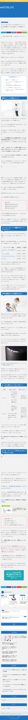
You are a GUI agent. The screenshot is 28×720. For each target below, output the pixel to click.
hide (17, 77)
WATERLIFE (7, 7)
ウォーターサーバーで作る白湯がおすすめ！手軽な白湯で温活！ (14, 675)
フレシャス (3, 161)
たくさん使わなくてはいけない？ (13, 87)
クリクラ (4, 258)
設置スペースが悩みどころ (12, 79)
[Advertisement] (21, 9)
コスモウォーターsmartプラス (8, 363)
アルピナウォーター (6, 442)
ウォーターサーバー (4, 22)
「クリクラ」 (19, 565)
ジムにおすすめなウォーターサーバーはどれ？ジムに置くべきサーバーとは (14, 690)
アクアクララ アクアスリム (8, 256)
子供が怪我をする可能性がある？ (13, 85)
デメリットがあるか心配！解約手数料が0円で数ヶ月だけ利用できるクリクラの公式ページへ (14, 575)
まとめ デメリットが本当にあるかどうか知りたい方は (15, 90)
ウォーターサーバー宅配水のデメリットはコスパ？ (15, 82)
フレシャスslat (5, 253)
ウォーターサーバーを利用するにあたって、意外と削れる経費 (14, 670)
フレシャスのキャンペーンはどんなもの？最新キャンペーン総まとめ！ (14, 685)
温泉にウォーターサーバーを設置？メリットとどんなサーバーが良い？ (14, 680)
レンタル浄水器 (13, 221)
